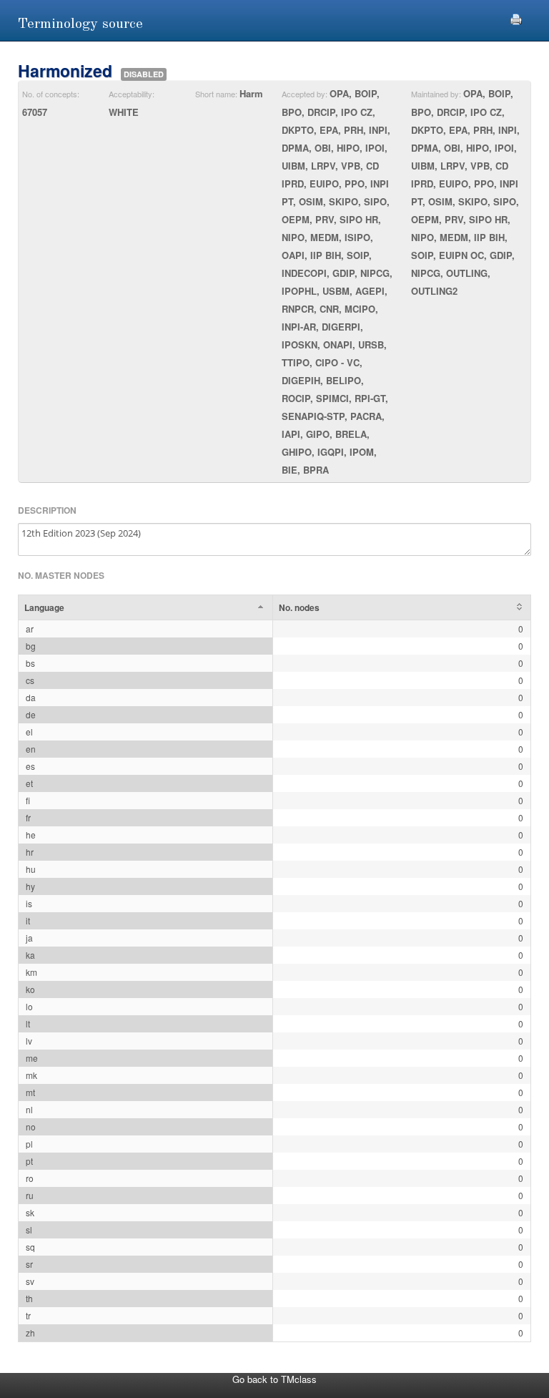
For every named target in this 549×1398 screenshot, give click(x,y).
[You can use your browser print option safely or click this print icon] (516, 17)
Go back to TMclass (274, 1379)
